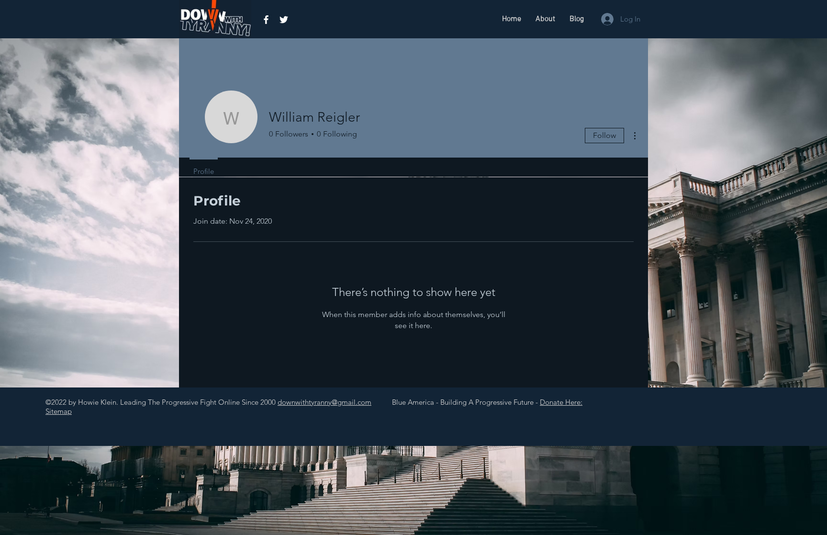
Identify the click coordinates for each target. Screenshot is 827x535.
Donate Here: (561, 402)
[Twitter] (284, 19)
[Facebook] (266, 19)
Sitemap (58, 411)
